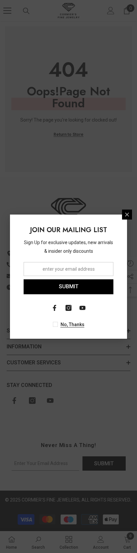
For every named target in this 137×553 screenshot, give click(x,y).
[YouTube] (82, 308)
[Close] (127, 215)
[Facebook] (55, 308)
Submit (68, 286)
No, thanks (72, 324)
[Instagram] (68, 308)
